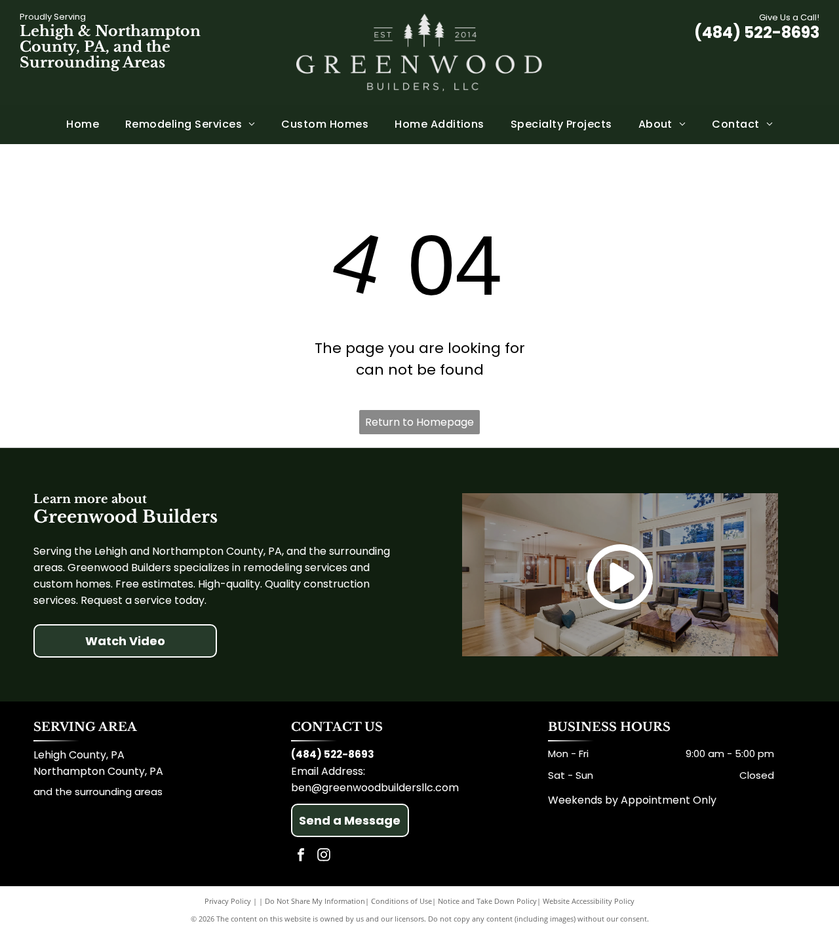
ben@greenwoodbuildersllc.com (375, 787)
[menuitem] (82, 124)
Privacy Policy (228, 901)
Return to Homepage (419, 422)
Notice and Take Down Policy (487, 901)
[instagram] (324, 856)
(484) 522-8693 (756, 32)
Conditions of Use (401, 901)
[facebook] (301, 856)
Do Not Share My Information (315, 901)
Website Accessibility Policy (588, 901)
